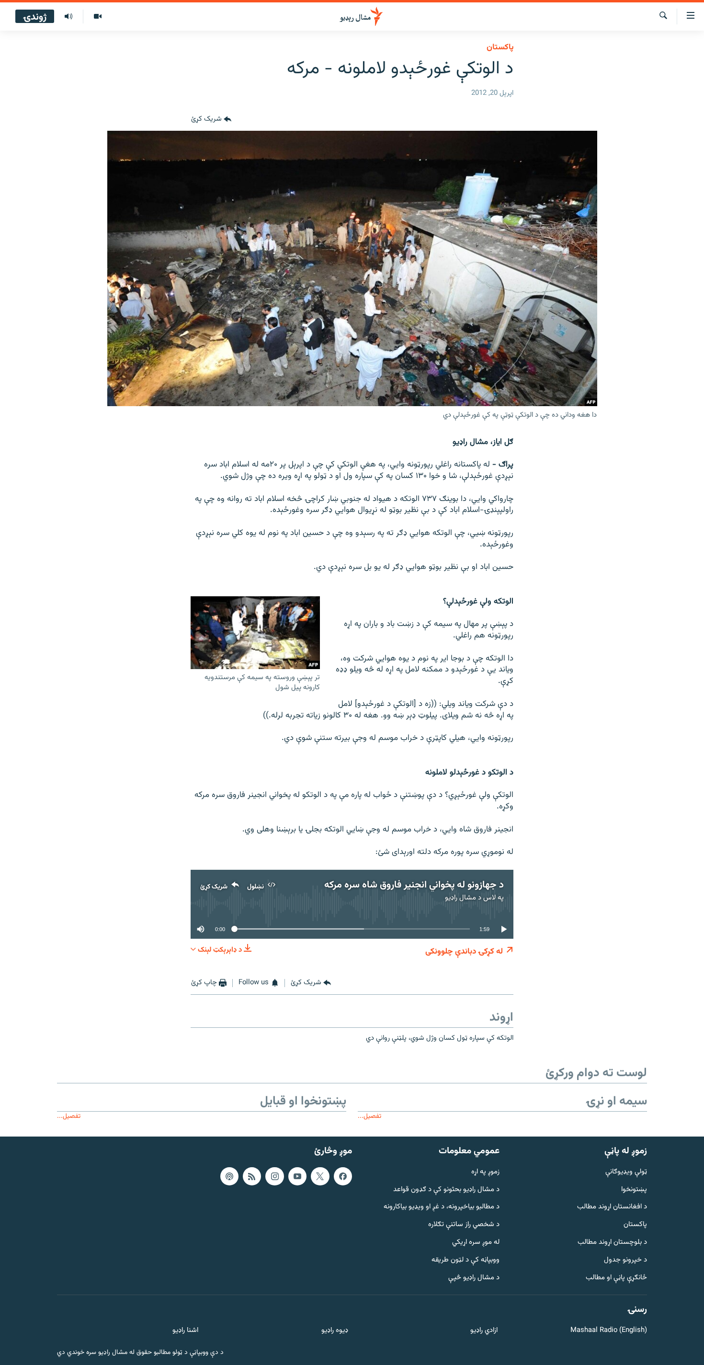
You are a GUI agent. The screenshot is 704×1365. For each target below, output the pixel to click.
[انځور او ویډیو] (97, 17)
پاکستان (500, 47)
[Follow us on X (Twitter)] (320, 1176)
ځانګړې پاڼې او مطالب (616, 1278)
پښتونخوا (634, 1190)
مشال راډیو (460, 897)
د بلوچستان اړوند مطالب (612, 1243)
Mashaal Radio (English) (608, 1331)
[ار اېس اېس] (252, 1176)
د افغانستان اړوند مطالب (612, 1207)
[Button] (211, 119)
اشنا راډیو (185, 1331)
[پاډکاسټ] (229, 1176)
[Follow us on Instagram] (274, 1176)
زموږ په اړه (485, 1172)
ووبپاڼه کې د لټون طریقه (465, 1260)
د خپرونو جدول (625, 1260)
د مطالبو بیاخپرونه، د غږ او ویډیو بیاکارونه (442, 1207)
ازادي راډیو (484, 1331)
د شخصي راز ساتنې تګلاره (464, 1225)
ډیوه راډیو (334, 1331)
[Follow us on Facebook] (343, 1176)
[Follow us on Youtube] (297, 1176)
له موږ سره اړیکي (476, 1243)
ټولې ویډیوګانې (626, 1172)
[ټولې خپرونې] (68, 17)
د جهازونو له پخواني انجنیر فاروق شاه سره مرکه (414, 885)
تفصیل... (369, 1116)
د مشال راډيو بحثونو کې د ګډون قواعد (446, 1190)
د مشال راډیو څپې (474, 1278)
